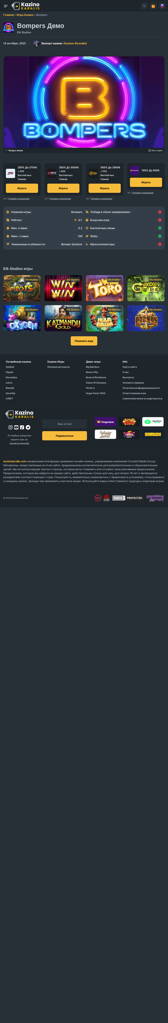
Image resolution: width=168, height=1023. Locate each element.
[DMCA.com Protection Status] (128, 498)
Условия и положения (19, 198)
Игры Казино (25, 14)
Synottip (10, 393)
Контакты (128, 377)
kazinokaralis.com (14, 461)
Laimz (9, 382)
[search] (144, 6)
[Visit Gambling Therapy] (155, 498)
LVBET (9, 398)
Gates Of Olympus (96, 382)
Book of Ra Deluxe (96, 377)
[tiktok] (22, 427)
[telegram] (28, 427)
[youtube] (16, 427)
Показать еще (84, 341)
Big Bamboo (92, 366)
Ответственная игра (134, 393)
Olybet (9, 372)
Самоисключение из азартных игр (142, 398)
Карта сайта (130, 366)
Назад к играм (16, 150)
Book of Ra (92, 372)
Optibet (10, 366)
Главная (8, 14)
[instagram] (10, 427)
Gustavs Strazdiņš (64, 43)
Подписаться (64, 435)
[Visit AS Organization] (106, 498)
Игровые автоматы (58, 366)
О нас (126, 372)
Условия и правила (133, 382)
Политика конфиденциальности (141, 388)
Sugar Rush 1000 (95, 393)
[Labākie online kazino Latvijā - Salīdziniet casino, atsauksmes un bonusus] (25, 6)
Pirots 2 (90, 388)
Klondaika (11, 377)
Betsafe (10, 388)
